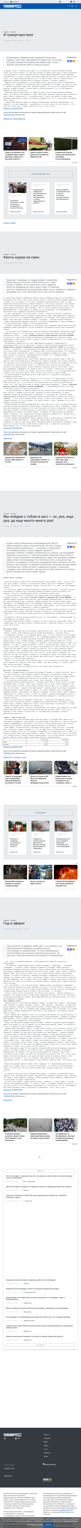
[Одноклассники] (73, 61)
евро (36, 1286)
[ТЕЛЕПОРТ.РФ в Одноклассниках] (68, 1)
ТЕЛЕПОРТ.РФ (8, 115)
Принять (48, 1525)
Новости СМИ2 (9, 223)
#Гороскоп (28, 1415)
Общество (8, 119)
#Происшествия (15, 211)
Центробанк (19, 1286)
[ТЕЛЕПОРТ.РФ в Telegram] (63, 1)
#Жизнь (25, 1404)
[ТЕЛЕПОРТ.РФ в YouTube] (77, 1)
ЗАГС (24, 757)
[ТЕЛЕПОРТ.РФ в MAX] (60, 1)
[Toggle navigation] (75, 6)
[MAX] (68, 61)
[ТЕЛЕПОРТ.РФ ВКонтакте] (65, 1)
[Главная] (12, 6)
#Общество (14, 852)
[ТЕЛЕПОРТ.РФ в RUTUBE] (74, 1)
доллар (29, 1286)
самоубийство (19, 119)
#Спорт (26, 1498)
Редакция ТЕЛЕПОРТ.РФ (12, 108)
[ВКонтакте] (71, 61)
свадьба (18, 757)
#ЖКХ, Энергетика (29, 1396)
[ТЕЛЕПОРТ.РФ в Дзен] (71, 1)
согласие (33, 1519)
